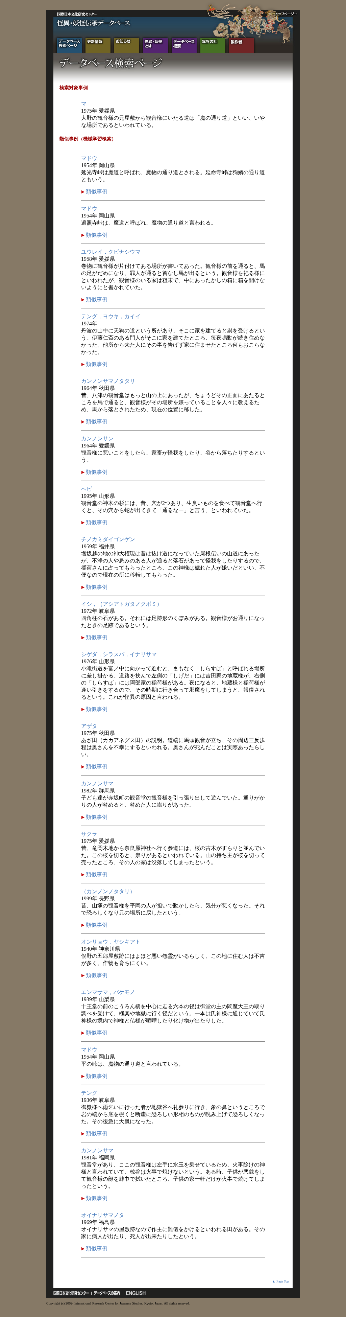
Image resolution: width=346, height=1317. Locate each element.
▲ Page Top (280, 1281)
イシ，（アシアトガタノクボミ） (121, 604)
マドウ (89, 158)
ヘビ (86, 489)
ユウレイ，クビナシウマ (111, 252)
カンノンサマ (97, 783)
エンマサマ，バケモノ (108, 992)
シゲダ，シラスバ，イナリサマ (119, 654)
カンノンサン (97, 438)
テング (89, 1093)
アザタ (89, 726)
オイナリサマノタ (102, 1215)
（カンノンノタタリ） (108, 891)
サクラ (89, 834)
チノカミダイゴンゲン (108, 539)
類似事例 (95, 191)
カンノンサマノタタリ (108, 381)
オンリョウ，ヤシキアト (111, 942)
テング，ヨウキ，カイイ (111, 316)
